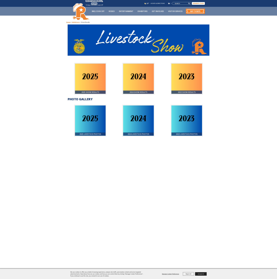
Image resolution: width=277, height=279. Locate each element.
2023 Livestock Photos (186, 134)
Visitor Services (175, 11)
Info (100, 66)
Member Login (198, 3)
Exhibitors (142, 11)
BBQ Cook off (98, 11)
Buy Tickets (195, 11)
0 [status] (171, 3)
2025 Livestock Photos (90, 134)
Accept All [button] (201, 274)
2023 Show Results (187, 92)
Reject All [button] (188, 274)
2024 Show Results (138, 92)
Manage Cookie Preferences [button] (170, 274)
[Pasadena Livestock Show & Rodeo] (81, 11)
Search (189, 3)
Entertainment (126, 11)
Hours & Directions (158, 3)
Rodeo (112, 11)
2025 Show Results (90, 92)
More (100, 108)
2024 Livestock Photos (138, 134)
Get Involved (158, 11)
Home (68, 22)
